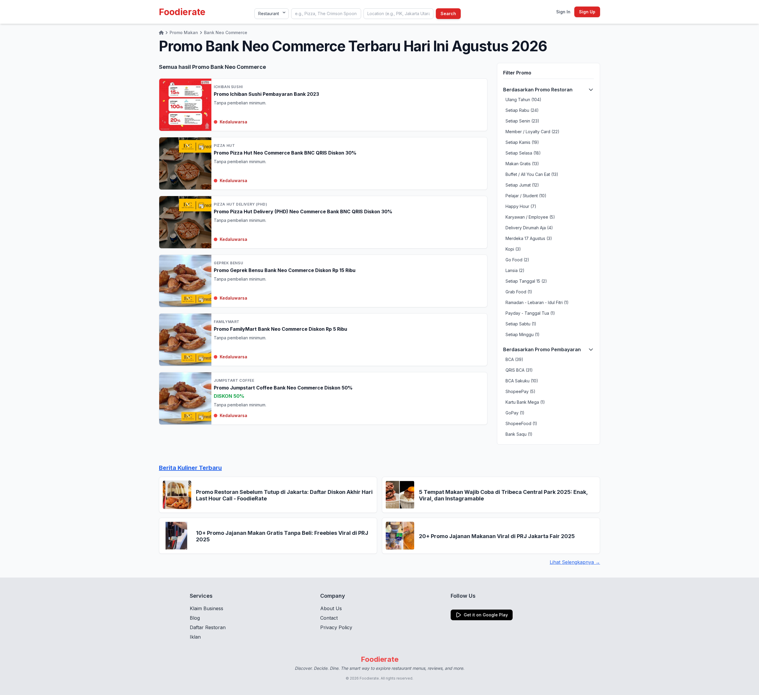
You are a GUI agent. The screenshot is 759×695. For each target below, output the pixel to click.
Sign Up (587, 11)
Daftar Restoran (208, 627)
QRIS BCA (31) (519, 370)
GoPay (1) (515, 412)
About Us (331, 608)
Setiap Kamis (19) (522, 142)
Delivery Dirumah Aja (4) (529, 227)
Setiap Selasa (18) (523, 152)
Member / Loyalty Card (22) (532, 131)
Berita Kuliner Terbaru (190, 467)
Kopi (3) (513, 249)
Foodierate (182, 12)
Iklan (195, 637)
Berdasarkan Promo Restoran (538, 90)
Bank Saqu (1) (519, 434)
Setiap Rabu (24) (522, 110)
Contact (329, 618)
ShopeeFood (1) (521, 423)
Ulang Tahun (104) (523, 99)
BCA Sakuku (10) (522, 380)
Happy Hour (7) (521, 206)
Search (448, 13)
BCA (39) (514, 359)
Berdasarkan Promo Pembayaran (542, 349)
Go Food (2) (517, 259)
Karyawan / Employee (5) (530, 217)
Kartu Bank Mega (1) (525, 402)
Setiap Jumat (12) (522, 184)
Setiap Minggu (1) (523, 334)
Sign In (563, 11)
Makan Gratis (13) (522, 163)
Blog (195, 618)
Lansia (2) (515, 270)
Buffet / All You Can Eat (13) (532, 174)
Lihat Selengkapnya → (575, 562)
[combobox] (326, 13)
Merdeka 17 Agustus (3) (529, 238)
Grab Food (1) (519, 291)
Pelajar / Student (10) (526, 195)
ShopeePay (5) (520, 391)
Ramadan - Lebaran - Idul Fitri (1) (537, 302)
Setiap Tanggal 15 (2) (526, 281)
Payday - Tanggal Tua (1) (530, 313)
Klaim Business (206, 608)
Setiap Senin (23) (522, 120)
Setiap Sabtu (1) (521, 323)
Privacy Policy (336, 627)
